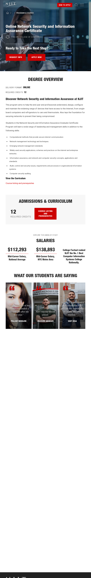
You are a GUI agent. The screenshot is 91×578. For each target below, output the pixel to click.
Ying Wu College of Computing (26, 37)
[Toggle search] (76, 5)
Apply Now (37, 58)
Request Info (15, 58)
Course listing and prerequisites (20, 183)
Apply (65, 5)
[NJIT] (13, 5)
